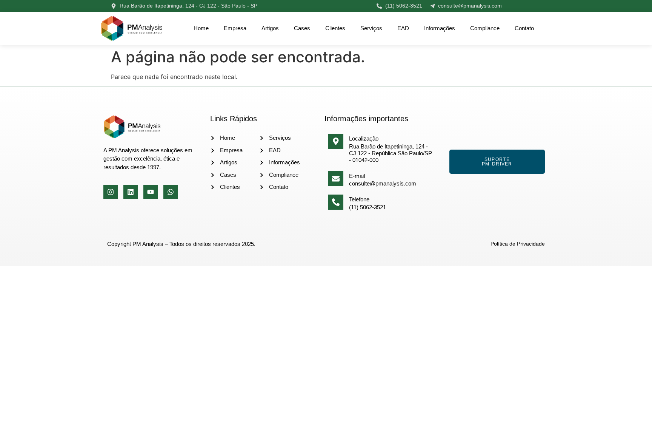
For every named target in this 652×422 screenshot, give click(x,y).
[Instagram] (110, 192)
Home (201, 28)
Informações (439, 28)
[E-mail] (335, 178)
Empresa (235, 28)
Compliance (485, 28)
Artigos (270, 28)
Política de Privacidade (518, 244)
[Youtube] (150, 192)
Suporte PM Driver (497, 162)
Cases (302, 28)
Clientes (335, 28)
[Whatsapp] (170, 192)
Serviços (371, 28)
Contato (524, 28)
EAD (403, 28)
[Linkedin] (130, 192)
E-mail (357, 176)
